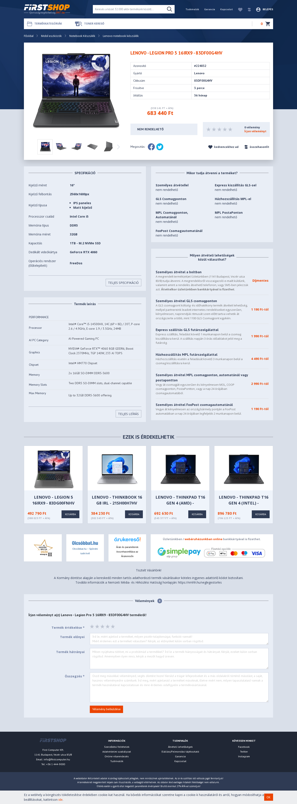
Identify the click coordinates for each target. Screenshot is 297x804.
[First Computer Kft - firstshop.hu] (55, 9)
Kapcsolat (226, 9)
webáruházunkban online (203, 539)
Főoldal (28, 36)
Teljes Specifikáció (123, 283)
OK (268, 797)
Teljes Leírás (128, 414)
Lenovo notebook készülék (121, 36)
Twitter (244, 751)
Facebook (244, 746)
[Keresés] (169, 9)
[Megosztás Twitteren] (159, 146)
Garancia (209, 9)
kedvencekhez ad (226, 147)
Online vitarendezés (117, 756)
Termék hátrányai (70, 652)
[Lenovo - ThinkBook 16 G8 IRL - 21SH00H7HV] (117, 469)
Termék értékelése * (68, 627)
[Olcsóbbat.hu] (85, 542)
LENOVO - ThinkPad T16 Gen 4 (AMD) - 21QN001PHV (180, 503)
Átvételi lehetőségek (180, 746)
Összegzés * (75, 676)
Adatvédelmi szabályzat (116, 751)
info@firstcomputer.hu (57, 759)
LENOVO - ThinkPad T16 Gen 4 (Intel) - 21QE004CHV (243, 503)
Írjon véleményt (255, 131)
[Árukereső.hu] (127, 540)
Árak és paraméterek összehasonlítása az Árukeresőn (127, 552)
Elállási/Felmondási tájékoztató (180, 751)
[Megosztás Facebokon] (151, 146)
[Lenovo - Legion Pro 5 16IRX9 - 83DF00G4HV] (76, 91)
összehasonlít (259, 147)
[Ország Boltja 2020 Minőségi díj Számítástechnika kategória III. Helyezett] (43, 547)
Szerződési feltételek (116, 746)
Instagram (244, 756)
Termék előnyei (72, 637)
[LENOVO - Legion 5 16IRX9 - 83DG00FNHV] (54, 469)
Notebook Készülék (82, 36)
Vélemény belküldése (106, 709)
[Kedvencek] (238, 9)
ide (60, 799)
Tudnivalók (192, 9)
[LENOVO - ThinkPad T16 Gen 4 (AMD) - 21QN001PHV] (180, 469)
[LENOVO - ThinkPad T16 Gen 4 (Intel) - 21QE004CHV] (244, 469)
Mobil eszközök (51, 36)
